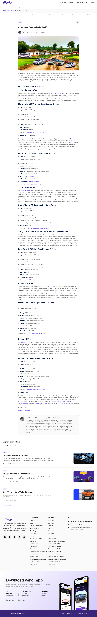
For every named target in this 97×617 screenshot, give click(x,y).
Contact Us (33, 520)
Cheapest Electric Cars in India (36, 389)
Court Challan (34, 564)
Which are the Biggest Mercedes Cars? (38, 228)
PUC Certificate (34, 561)
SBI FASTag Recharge (36, 525)
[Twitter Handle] (14, 537)
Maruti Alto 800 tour (58, 93)
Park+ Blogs (61, 403)
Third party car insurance (55, 551)
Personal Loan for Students (56, 556)
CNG (27, 176)
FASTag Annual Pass (36, 538)
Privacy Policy (77, 613)
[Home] (7, 2)
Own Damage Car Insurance (38, 559)
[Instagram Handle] (5, 537)
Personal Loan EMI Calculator (56, 541)
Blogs (31, 523)
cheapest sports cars (41, 403)
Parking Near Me (53, 531)
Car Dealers (33, 546)
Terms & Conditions (67, 613)
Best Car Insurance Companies (57, 559)
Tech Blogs (33, 531)
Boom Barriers (34, 549)
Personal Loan (52, 538)
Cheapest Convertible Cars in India (37, 132)
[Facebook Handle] (10, 537)
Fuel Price (51, 533)
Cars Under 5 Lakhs (24, 410)
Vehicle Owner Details (54, 543)
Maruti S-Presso (69, 139)
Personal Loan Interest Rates (38, 554)
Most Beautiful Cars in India (35, 280)
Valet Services (34, 533)
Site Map (84, 613)
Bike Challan (51, 564)
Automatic (37, 181)
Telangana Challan (35, 528)
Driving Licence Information (38, 536)
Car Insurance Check (54, 549)
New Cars (51, 520)
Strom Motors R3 (26, 190)
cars (13, 10)
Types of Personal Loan (55, 554)
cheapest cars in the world (58, 401)
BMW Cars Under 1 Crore (34, 184)
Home (4, 10)
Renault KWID (25, 342)
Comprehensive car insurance (38, 551)
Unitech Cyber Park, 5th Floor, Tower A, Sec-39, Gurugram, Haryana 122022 (81, 528)
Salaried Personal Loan (54, 561)
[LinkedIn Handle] (19, 537)
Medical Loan (34, 556)
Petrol (32, 176)
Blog (9, 10)
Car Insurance (52, 523)
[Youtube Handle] (24, 537)
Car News (33, 541)
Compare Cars (34, 543)
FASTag (50, 528)
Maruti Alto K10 (48, 286)
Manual (31, 181)
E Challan (51, 525)
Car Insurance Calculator (55, 546)
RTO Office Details (53, 536)
